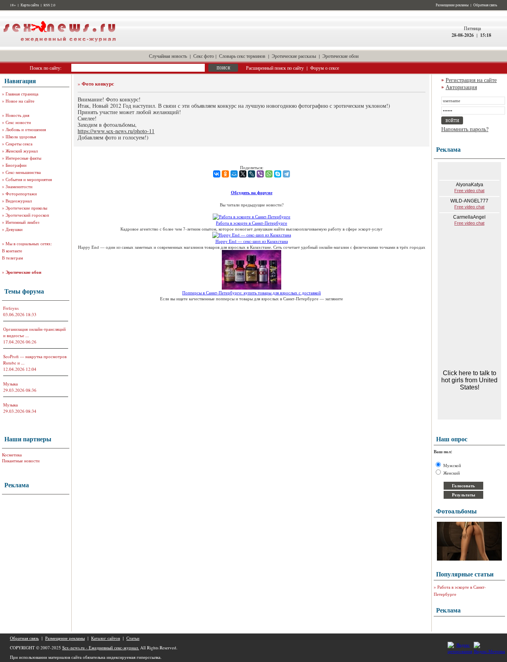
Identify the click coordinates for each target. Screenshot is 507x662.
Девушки (14, 229)
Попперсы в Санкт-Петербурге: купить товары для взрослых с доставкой (251, 293)
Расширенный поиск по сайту (275, 68)
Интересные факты (23, 158)
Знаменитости (19, 186)
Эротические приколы (26, 208)
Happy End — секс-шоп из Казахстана (251, 241)
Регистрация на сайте (471, 80)
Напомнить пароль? (464, 129)
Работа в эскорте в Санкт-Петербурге (251, 223)
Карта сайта (30, 5)
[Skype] (277, 173)
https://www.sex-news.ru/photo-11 (116, 131)
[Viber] (260, 173)
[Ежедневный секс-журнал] (59, 45)
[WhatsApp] (269, 173)
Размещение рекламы (452, 5)
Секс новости (18, 122)
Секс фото (203, 56)
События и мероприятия (29, 179)
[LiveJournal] (251, 173)
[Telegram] (286, 173)
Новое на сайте (20, 101)
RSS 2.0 (49, 5)
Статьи (132, 638)
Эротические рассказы (294, 56)
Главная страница (22, 94)
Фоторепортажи (21, 194)
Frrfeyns (11, 308)
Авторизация (461, 87)
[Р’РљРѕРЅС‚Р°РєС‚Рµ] (216, 173)
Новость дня (17, 115)
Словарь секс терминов (242, 56)
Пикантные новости (21, 461)
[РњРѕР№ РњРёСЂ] (234, 173)
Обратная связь (485, 5)
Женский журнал (22, 151)
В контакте (12, 251)
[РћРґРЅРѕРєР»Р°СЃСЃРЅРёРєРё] (225, 173)
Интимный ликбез (22, 222)
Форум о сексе (324, 68)
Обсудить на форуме (252, 192)
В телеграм (12, 258)
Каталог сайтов (105, 638)
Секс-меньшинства (23, 172)
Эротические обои (340, 56)
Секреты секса (19, 144)
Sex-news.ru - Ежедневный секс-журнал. (100, 648)
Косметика (12, 455)
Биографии (16, 165)
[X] (242, 173)
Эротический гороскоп (27, 215)
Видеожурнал (19, 201)
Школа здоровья (21, 136)
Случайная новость (168, 56)
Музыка (10, 384)
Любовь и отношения (26, 129)
